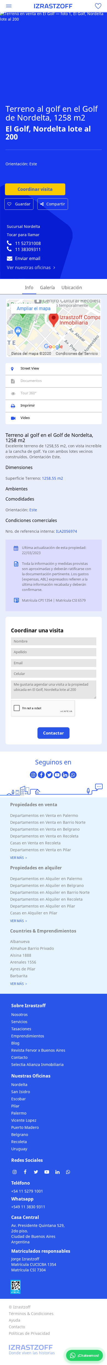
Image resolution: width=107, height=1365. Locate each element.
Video (25, 417)
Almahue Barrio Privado (32, 948)
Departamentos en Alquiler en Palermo (46, 878)
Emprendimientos (27, 1036)
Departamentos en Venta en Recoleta (44, 836)
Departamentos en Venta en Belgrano (45, 829)
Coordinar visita (35, 189)
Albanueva (20, 941)
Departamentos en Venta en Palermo (44, 815)
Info (29, 287)
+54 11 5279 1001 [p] (27, 1191)
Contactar (53, 733)
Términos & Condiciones (31, 1313)
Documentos (31, 380)
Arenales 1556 (23, 962)
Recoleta (19, 1141)
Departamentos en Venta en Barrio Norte (48, 822)
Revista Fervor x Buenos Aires (38, 1050)
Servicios (19, 1021)
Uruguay (19, 1148)
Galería (47, 287)
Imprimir (28, 405)
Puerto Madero (25, 1127)
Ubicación (71, 287)
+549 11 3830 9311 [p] (28, 1206)
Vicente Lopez (23, 1120)
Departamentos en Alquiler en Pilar (42, 906)
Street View (30, 368)
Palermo (18, 1113)
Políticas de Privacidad (29, 1333)
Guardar (22, 203)
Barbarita (18, 975)
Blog (15, 1043)
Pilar (15, 1106)
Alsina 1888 (20, 955)
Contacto (19, 1057)
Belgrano (19, 1134)
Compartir (55, 203)
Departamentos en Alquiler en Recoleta (46, 899)
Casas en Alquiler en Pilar (33, 912)
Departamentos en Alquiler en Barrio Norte (50, 892)
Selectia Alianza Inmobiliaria (37, 1064)
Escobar (18, 1098)
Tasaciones (21, 1028)
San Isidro (20, 1091)
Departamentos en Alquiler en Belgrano (47, 885)
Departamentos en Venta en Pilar (40, 849)
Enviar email (27, 258)
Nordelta (19, 1084)
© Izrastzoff (19, 1307)
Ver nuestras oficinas (29, 267)
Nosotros (19, 1014)
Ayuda (14, 1320)
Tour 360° (28, 392)
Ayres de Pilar (22, 969)
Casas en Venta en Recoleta (35, 842)
